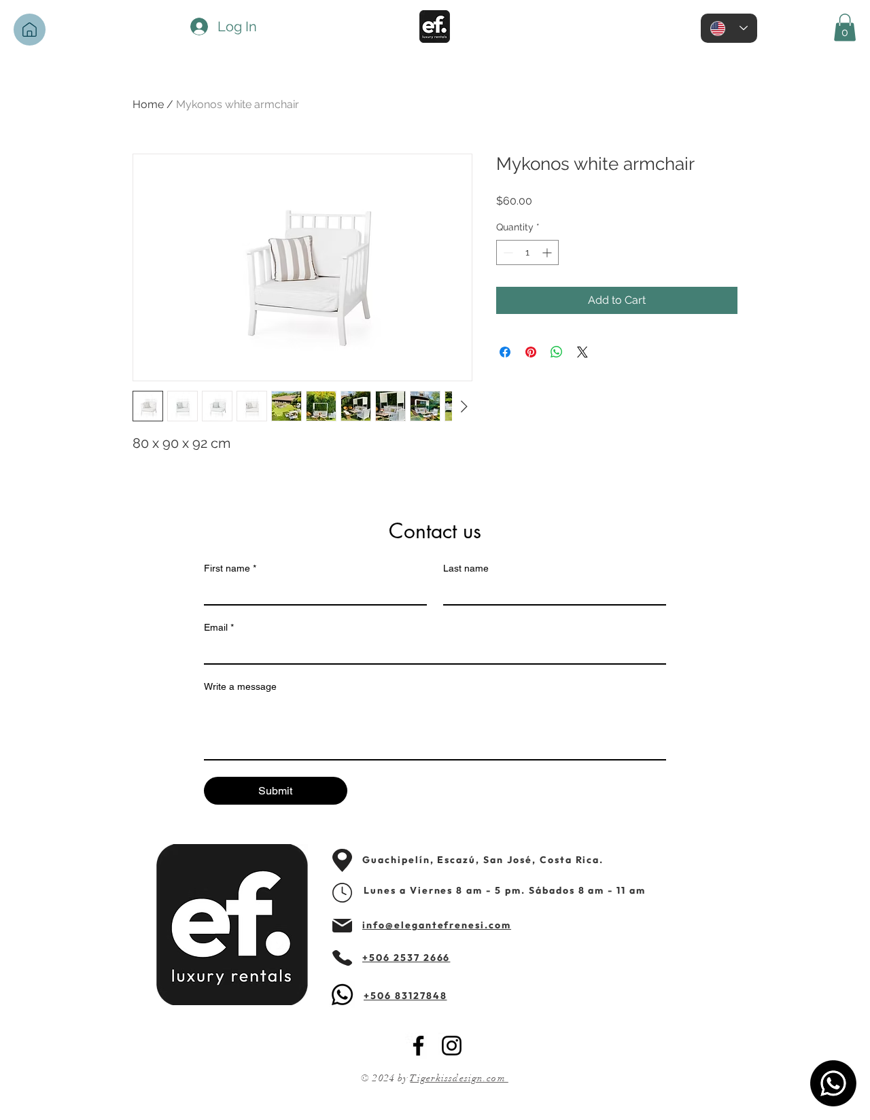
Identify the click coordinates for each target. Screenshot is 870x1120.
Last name (466, 568)
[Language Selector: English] (729, 28)
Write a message (240, 686)
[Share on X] (582, 352)
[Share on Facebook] (505, 352)
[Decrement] (506, 252)
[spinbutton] (527, 252)
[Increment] (548, 252)
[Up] (30, 30)
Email (219, 627)
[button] (844, 27)
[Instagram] (451, 1045)
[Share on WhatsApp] (557, 352)
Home (148, 104)
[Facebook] (418, 1045)
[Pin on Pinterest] (531, 352)
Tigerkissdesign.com (459, 1078)
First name (230, 568)
